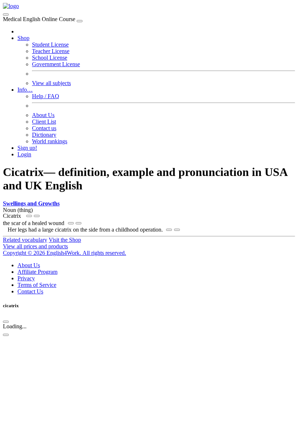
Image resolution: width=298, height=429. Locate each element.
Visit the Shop (65, 240)
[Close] (79, 21)
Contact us (44, 128)
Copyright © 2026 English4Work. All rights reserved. (64, 253)
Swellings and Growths (31, 203)
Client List (44, 122)
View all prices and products (35, 246)
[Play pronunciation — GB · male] (37, 216)
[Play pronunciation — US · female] (29, 216)
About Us (43, 115)
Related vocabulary (25, 240)
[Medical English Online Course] (11, 6)
